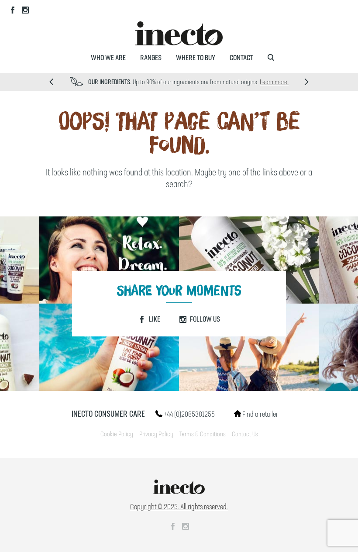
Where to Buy (195, 58)
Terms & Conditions (202, 434)
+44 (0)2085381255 (188, 414)
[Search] (271, 58)
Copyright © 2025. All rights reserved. (179, 507)
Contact (241, 58)
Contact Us (245, 434)
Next (306, 82)
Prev (51, 82)
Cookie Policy (116, 434)
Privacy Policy (156, 434)
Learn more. (274, 82)
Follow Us (204, 319)
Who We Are (108, 58)
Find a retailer (259, 414)
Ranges (151, 58)
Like (154, 319)
